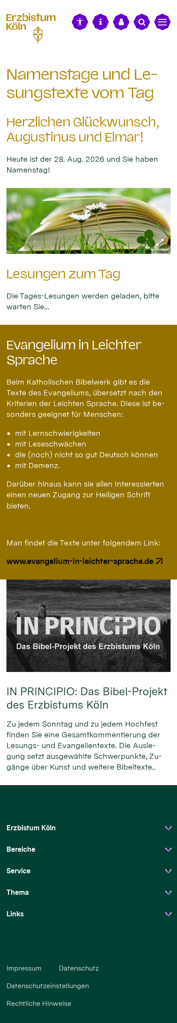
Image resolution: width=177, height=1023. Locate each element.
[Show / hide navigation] (162, 22)
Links (15, 914)
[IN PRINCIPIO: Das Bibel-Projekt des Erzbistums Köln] (88, 625)
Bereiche (20, 849)
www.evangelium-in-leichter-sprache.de (79, 561)
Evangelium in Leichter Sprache (73, 352)
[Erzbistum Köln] (34, 27)
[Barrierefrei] (80, 22)
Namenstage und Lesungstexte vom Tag (82, 83)
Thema (17, 892)
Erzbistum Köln (31, 828)
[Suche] (142, 22)
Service (18, 871)
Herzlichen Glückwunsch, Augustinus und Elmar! (82, 130)
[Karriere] (121, 22)
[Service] (100, 22)
